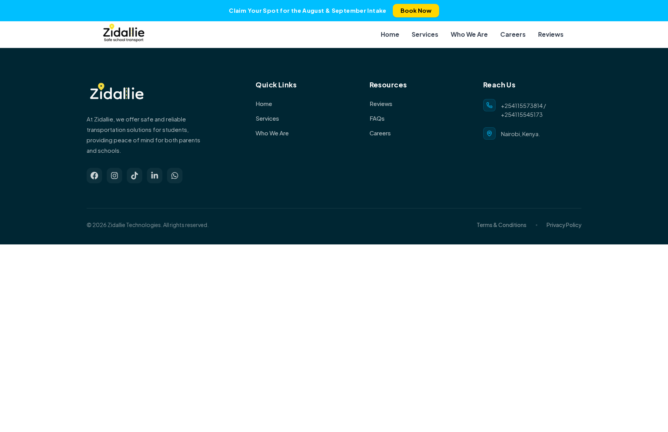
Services (425, 34)
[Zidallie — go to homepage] (123, 34)
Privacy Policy (564, 224)
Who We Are (469, 34)
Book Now (415, 10)
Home (390, 34)
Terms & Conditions (502, 224)
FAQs (377, 118)
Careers (513, 34)
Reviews (551, 34)
